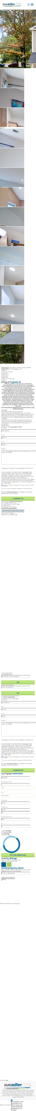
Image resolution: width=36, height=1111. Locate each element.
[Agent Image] (11, 1077)
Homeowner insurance (6, 816)
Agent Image (19, 1060)
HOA (2, 823)
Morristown (5, 1015)
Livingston (4, 1025)
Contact (4, 1005)
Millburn (4, 1008)
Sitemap (11, 1058)
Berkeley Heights (7, 1014)
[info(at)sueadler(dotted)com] (9, 1042)
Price (2, 792)
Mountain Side (6, 1018)
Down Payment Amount (6, 781)
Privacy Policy (6, 1055)
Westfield (4, 1012)
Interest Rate (4, 800)
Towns (3, 1000)
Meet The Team (6, 1002)
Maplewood (5, 1019)
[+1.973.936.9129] (28, 4)
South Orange (6, 1009)
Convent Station (6, 1026)
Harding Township (7, 1028)
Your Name (3, 428)
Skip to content (5, 1105)
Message (3, 448)
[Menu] (32, 5)
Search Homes (6, 996)
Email (2, 441)
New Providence (6, 1011)
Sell (2, 998)
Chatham (4, 1022)
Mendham (4, 1016)
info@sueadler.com (10, 1053)
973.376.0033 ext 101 (10, 1051)
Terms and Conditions (18, 1055)
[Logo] (12, 4)
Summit (4, 1021)
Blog (2, 1004)
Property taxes (4, 807)
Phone (2, 706)
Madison (4, 1023)
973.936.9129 (6, 1050)
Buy (2, 997)
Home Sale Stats (7, 1001)
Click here (29, 1096)
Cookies (29, 1055)
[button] (11, 1100)
